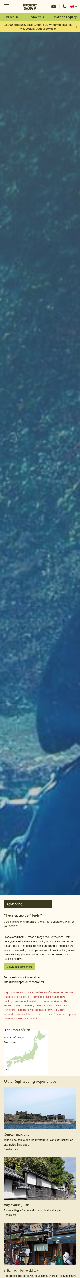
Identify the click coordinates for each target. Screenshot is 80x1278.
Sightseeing (14, 904)
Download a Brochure (19, 967)
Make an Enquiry (65, 17)
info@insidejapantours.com (20, 982)
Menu (6, 6)
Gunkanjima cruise (16, 1134)
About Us (37, 17)
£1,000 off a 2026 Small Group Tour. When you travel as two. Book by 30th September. (38, 26)
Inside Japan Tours (30, 6)
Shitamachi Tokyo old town (22, 1270)
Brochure (12, 17)
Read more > (10, 1042)
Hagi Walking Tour (16, 1205)
